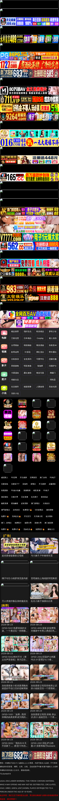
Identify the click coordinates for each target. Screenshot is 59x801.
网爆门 (53, 373)
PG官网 (14, 477)
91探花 (28, 352)
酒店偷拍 (4, 497)
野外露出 (53, 352)
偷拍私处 (44, 497)
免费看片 (18, 523)
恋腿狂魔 (53, 359)
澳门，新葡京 (6, 523)
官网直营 (33, 477)
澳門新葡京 (5, 510)
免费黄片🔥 (40, 529)
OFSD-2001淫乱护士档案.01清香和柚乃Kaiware (43, 744)
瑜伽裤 (40, 365)
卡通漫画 (15, 373)
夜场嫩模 (14, 503)
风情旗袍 (15, 365)
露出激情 (27, 373)
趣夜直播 (4, 503)
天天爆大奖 (38, 516)
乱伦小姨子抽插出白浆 (42, 600)
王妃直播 (24, 497)
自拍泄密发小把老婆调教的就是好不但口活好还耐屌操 (15, 687)
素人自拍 (53, 338)
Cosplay (40, 338)
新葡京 (33, 484)
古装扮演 (15, 359)
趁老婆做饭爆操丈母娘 (13, 555)
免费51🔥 (5, 516)
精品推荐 (15, 331)
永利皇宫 (16, 510)
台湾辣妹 (15, 345)
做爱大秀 (28, 523)
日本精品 (27, 338)
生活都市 (15, 386)
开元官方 (27, 516)
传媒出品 (15, 379)
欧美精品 (40, 331)
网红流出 (40, 352)
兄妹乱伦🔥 (28, 529)
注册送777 (15, 484)
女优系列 (27, 359)
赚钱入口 (51, 529)
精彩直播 (36, 490)
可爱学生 (40, 359)
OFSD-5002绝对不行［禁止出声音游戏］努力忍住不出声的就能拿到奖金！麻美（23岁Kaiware (15, 661)
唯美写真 (40, 373)
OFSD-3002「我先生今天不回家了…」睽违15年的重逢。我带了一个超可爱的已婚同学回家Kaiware (15, 747)
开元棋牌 (23, 477)
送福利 (25, 484)
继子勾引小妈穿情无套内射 (15, 578)
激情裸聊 (49, 510)
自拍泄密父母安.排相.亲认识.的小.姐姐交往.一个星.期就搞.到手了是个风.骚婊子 (44, 717)
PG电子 (53, 477)
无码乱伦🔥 (16, 516)
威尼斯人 (4, 477)
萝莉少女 (53, 331)
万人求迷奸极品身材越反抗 (15, 600)
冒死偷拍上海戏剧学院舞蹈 (44, 578)
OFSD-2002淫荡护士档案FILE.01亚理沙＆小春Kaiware (43, 659)
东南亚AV (53, 345)
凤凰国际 (4, 490)
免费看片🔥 (27, 510)
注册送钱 (4, 484)
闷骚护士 (53, 365)
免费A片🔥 (16, 529)
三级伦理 (15, 338)
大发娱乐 (46, 503)
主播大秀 (14, 497)
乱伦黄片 (34, 497)
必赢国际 (52, 484)
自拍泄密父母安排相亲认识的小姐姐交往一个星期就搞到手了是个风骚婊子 (44, 688)
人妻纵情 (40, 386)
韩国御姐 (27, 345)
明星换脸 (27, 365)
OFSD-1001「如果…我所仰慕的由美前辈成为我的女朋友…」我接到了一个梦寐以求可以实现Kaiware (15, 718)
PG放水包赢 (15, 490)
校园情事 (27, 386)
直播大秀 (38, 523)
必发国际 (24, 503)
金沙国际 (49, 516)
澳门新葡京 (35, 503)
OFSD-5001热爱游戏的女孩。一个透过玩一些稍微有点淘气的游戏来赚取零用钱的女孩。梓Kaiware (15, 632)
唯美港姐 (40, 345)
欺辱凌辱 (15, 352)
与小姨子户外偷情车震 (42, 555)
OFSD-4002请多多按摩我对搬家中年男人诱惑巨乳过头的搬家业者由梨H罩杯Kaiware (44, 632)
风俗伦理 (53, 386)
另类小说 (15, 393)
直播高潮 (27, 490)
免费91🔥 (5, 529)
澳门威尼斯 (49, 523)
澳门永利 (43, 477)
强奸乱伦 (27, 331)
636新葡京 (39, 510)
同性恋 (53, 379)
